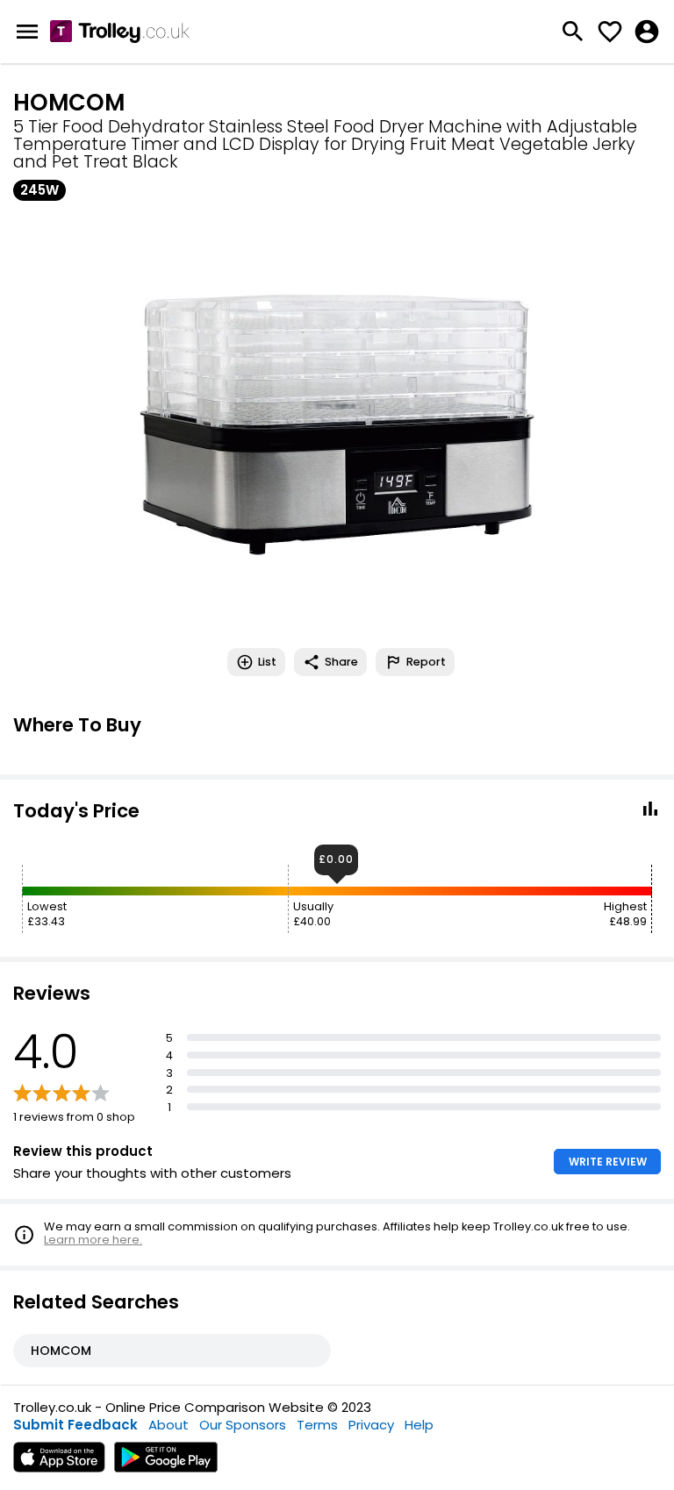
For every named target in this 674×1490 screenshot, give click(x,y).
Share (341, 661)
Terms (317, 1424)
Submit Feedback (75, 1424)
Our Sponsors (242, 1424)
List (267, 661)
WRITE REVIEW (608, 1161)
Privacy (371, 1424)
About (168, 1424)
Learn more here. (93, 1239)
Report (426, 661)
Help (419, 1424)
